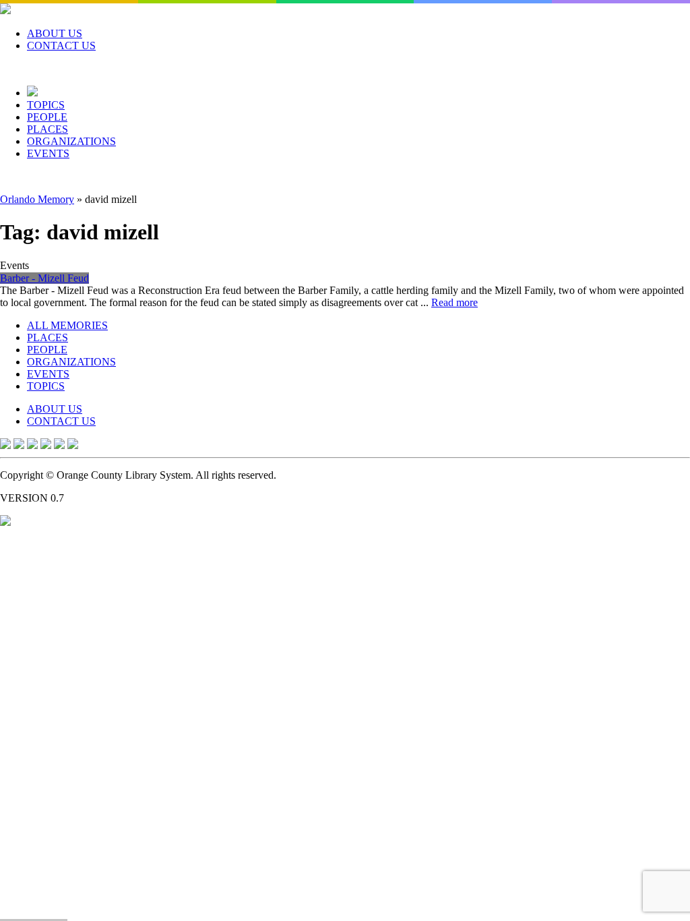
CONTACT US (61, 45)
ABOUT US (54, 33)
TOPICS (46, 105)
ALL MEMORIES (67, 325)
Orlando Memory (37, 199)
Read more (454, 302)
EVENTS (48, 153)
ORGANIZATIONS (71, 141)
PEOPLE (47, 117)
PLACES (47, 129)
